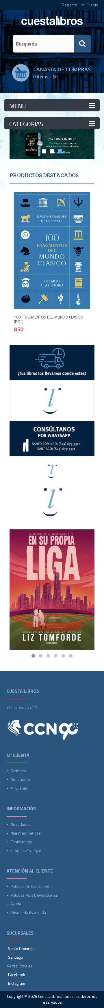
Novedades (20, 824)
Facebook (16, 974)
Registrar (70, 5)
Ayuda (15, 904)
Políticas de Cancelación (31, 886)
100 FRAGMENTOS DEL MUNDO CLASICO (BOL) (48, 319)
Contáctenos (21, 842)
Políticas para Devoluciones (34, 895)
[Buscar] (82, 44)
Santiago (15, 957)
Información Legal (25, 850)
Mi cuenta (18, 788)
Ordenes (18, 771)
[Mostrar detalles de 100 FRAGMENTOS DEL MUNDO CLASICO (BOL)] (52, 250)
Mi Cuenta (89, 5)
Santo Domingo (21, 948)
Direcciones (20, 779)
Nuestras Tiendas (25, 833)
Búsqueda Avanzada (28, 912)
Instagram (16, 983)
